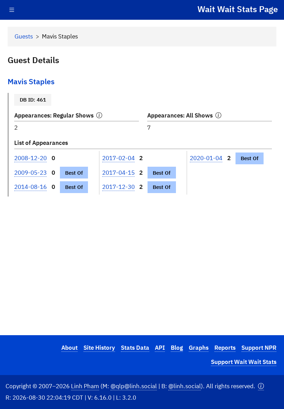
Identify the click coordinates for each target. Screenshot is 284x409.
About (69, 347)
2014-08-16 (30, 187)
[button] (261, 386)
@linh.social (184, 386)
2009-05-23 (30, 172)
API (160, 347)
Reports (225, 347)
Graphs (198, 347)
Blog (177, 347)
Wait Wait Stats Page (237, 9)
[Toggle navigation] (11, 10)
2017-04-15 (118, 172)
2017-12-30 (118, 187)
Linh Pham (85, 386)
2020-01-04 (206, 158)
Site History (99, 347)
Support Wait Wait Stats (243, 362)
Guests (24, 36)
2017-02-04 (118, 158)
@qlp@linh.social (133, 386)
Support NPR (258, 347)
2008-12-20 (30, 158)
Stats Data (135, 347)
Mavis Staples (31, 81)
